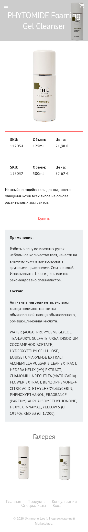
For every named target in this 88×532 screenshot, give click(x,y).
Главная (13, 501)
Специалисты (33, 505)
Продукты (36, 501)
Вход (57, 505)
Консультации (64, 501)
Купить (44, 219)
